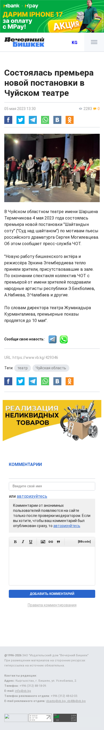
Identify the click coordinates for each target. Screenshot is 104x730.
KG (74, 42)
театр (22, 368)
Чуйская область (51, 368)
